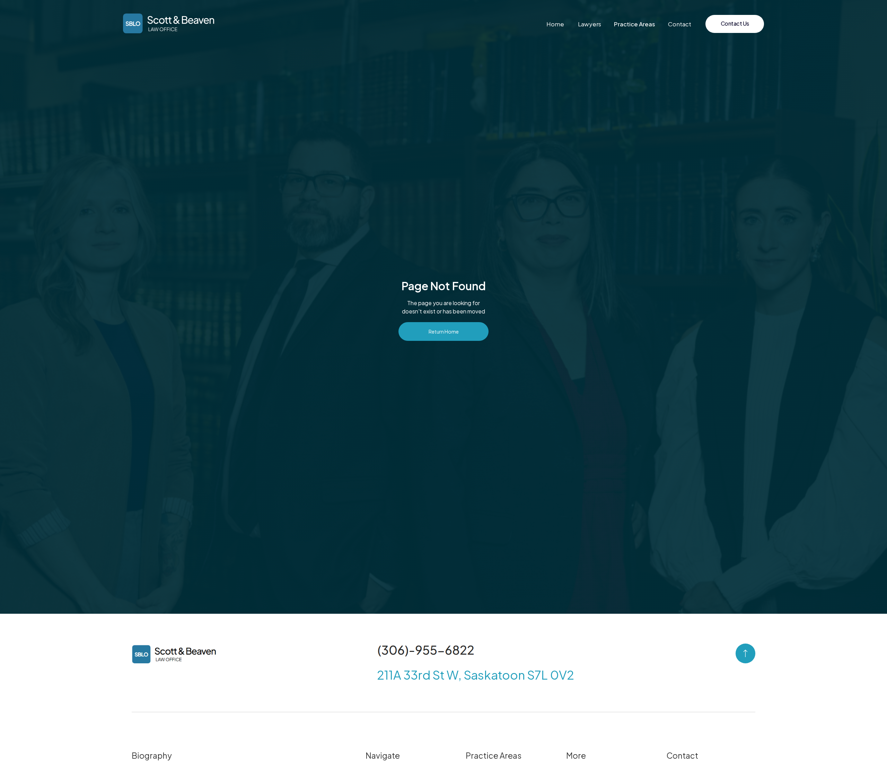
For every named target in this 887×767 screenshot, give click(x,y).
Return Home (444, 331)
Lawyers (589, 24)
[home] (168, 23)
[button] (634, 24)
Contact (679, 24)
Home (555, 24)
